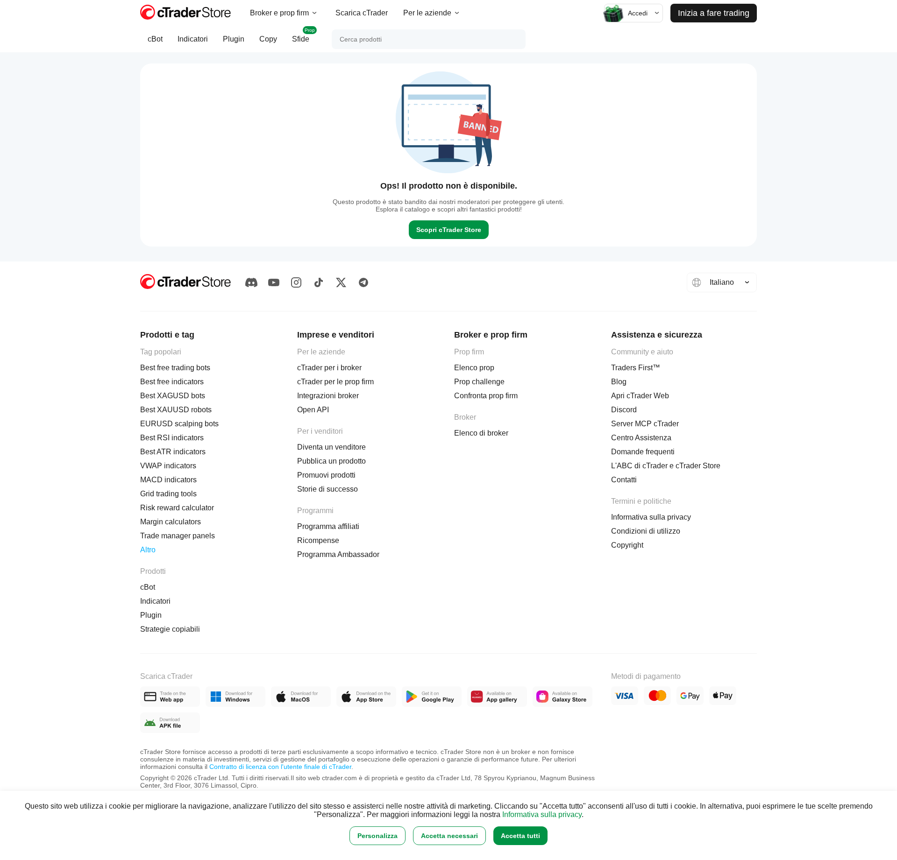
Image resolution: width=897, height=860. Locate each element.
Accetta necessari (449, 835)
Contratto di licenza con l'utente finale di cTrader (280, 766)
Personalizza (377, 835)
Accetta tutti (520, 835)
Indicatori (193, 39)
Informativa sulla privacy (542, 814)
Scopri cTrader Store (448, 229)
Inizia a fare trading (713, 13)
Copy (268, 39)
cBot (155, 39)
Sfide (303, 35)
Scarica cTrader (361, 13)
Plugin (233, 39)
